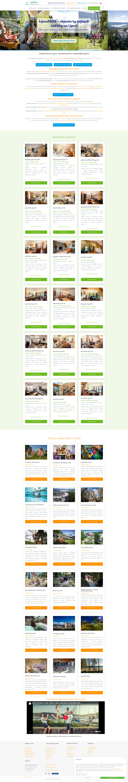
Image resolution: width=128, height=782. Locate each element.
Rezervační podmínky (92, 747)
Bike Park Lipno (49, 756)
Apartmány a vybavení (44, 8)
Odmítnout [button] (87, 777)
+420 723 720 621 (94, 3)
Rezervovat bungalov (64, 275)
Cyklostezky (49, 107)
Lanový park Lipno (49, 755)
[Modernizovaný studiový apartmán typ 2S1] (36, 150)
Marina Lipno (32, 8)
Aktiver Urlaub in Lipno (71, 748)
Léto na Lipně (71, 3)
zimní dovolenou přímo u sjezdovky (55, 88)
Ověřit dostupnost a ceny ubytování (63, 94)
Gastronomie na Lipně (71, 756)
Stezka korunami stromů (50, 753)
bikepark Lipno (68, 111)
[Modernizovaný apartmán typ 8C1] (36, 388)
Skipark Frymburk (28, 748)
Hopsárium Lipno (63, 105)
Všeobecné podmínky (92, 748)
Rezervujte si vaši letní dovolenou (82, 64)
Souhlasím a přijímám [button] (112, 777)
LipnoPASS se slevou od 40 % (44, 64)
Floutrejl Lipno (48, 758)
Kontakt (85, 8)
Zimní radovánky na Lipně (74, 8)
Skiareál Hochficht (28, 750)
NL (31, 777)
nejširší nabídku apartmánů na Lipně (48, 71)
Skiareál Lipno (63, 118)
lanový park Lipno (48, 111)
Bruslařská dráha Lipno (29, 756)
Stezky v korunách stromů (60, 103)
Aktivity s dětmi (29, 464)
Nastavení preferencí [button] (81, 774)
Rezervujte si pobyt (94, 8)
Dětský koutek (48, 747)
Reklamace (90, 753)
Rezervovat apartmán (36, 179)
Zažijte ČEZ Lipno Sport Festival (63, 64)
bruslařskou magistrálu (67, 120)
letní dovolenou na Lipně (83, 86)
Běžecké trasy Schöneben (30, 753)
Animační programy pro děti (51, 748)
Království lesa (86, 103)
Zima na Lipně (83, 3)
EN (26, 777)
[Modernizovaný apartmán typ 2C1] (92, 150)
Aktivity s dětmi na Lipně (58, 8)
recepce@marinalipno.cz (53, 769)
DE (29, 777)
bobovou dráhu (57, 111)
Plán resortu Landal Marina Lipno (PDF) (64, 124)
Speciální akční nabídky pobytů (84, 88)
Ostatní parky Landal (71, 747)
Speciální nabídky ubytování (57, 3)
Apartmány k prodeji (70, 753)
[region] (64, 30)
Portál (89, 755)
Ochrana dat (90, 750)
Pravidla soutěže (70, 755)
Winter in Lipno (69, 750)
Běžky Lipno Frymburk (29, 755)
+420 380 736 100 (50, 764)
